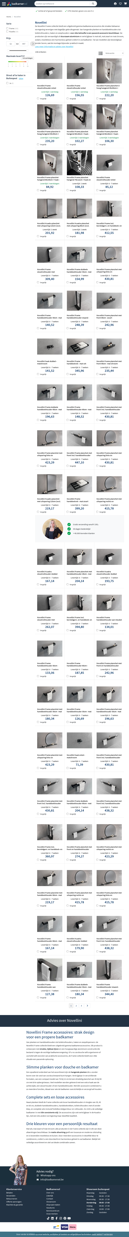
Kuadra (13, 31)
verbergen (108, 1234)
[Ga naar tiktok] (48, 1218)
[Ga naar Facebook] (56, 1218)
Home (8, 17)
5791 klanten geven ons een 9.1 (80, 11)
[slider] (8, 50)
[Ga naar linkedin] (52, 1218)
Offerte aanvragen (14, 1201)
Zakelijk (49, 1195)
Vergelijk (43, 99)
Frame (13, 28)
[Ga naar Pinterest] (65, 1218)
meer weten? (97, 1234)
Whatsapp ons (48, 1175)
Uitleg (21, 78)
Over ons (50, 1192)
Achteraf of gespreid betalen (50, 11)
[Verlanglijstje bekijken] (120, 3)
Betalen (9, 1192)
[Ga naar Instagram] (61, 1218)
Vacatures (50, 1207)
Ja (11, 83)
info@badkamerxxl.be (52, 1179)
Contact (49, 1198)
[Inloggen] (115, 3)
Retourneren (11, 1198)
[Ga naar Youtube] (69, 1218)
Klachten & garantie (14, 1204)
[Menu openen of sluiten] (4, 3)
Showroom (51, 1201)
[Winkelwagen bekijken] (125, 3)
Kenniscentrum (52, 1210)
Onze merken (52, 1213)
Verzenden (10, 1195)
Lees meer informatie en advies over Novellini (54, 46)
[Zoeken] (93, 3)
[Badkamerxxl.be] (17, 4)
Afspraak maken (53, 1204)
